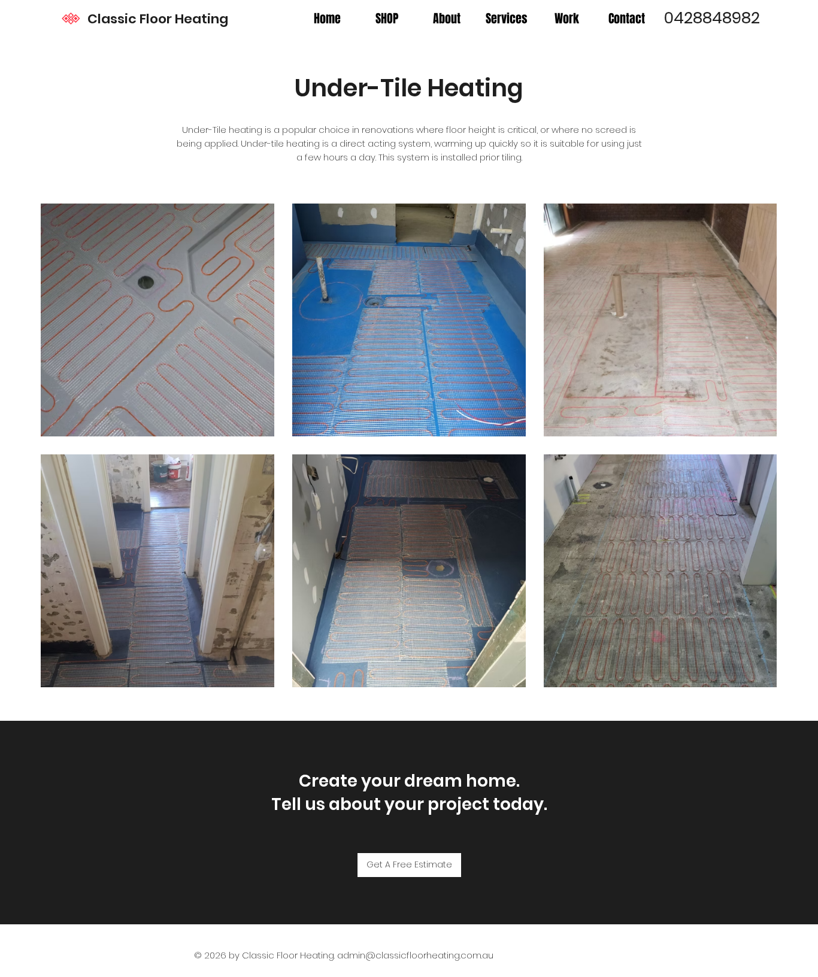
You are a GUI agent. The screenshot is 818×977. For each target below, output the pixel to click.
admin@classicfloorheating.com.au (415, 955)
